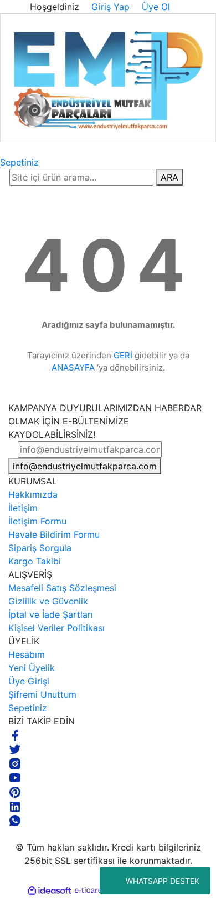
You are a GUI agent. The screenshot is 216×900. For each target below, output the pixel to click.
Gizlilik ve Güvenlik (48, 601)
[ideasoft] (49, 890)
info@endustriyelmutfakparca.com (85, 466)
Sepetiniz (27, 707)
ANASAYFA (73, 367)
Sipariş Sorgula (39, 547)
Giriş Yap (109, 6)
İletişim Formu (37, 521)
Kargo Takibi (34, 561)
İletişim (23, 507)
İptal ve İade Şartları (50, 614)
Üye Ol (154, 6)
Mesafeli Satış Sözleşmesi (62, 587)
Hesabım (26, 654)
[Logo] (108, 77)
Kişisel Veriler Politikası (56, 627)
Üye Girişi (28, 681)
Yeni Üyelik (31, 667)
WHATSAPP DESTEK (162, 881)
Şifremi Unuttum (42, 694)
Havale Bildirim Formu (54, 534)
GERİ (123, 355)
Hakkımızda (33, 494)
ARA (169, 177)
